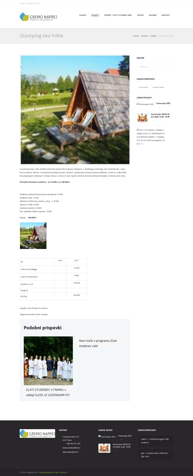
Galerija (153, 15)
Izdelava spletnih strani (48, 472)
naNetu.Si (63, 472)
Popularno (143, 87)
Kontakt (166, 15)
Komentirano (158, 87)
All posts (144, 36)
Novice (140, 15)
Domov (82, 15)
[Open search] (167, 3)
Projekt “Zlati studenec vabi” (118, 15)
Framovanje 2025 (163, 103)
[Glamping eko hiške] (75, 109)
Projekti (95, 15)
